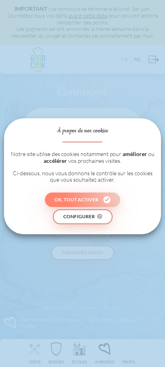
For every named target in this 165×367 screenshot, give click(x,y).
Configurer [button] (79, 216)
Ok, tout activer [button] (76, 200)
